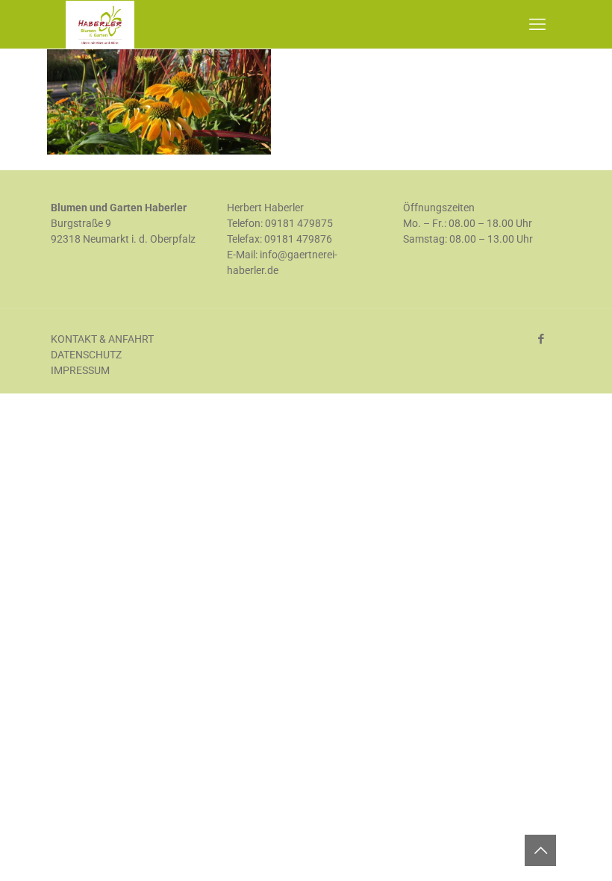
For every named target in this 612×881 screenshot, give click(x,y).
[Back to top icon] (540, 850)
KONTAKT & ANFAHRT (102, 339)
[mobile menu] (537, 24)
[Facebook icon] (540, 339)
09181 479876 (298, 239)
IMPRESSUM (80, 370)
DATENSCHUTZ (86, 355)
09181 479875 (299, 223)
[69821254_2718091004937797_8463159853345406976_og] (159, 151)
